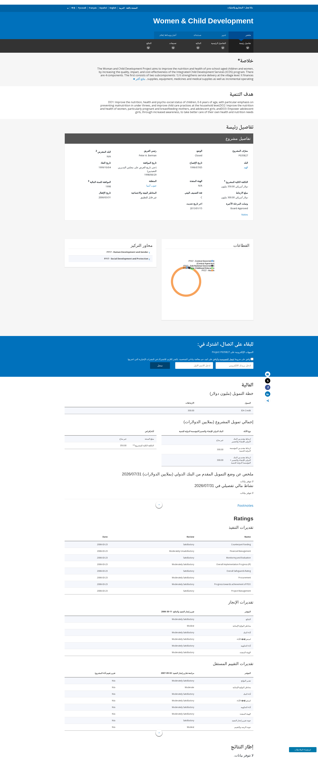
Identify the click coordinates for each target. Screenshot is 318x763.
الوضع (199, 150)
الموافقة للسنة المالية (99, 181)
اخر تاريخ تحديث (194, 203)
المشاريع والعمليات (235, 7)
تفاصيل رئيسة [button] (245, 43)
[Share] (267, 387)
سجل (160, 365)
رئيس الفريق (150, 150)
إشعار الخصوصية (226, 359)
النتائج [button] (148, 43)
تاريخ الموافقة (150, 162)
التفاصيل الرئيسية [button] (218, 43)
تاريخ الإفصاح (196, 162)
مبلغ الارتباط (242, 192)
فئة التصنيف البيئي (193, 192)
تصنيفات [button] (172, 43)
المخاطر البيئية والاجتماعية (144, 192)
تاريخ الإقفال (105, 192)
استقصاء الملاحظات (302, 749)
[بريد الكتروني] (267, 374)
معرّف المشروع (240, 150)
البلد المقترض (103, 151)
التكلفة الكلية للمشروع (236, 181)
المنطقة (153, 181)
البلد (246, 162)
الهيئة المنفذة (196, 181)
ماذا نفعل (249, 7)
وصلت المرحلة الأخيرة (237, 203)
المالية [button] (198, 43)
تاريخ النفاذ (106, 162)
